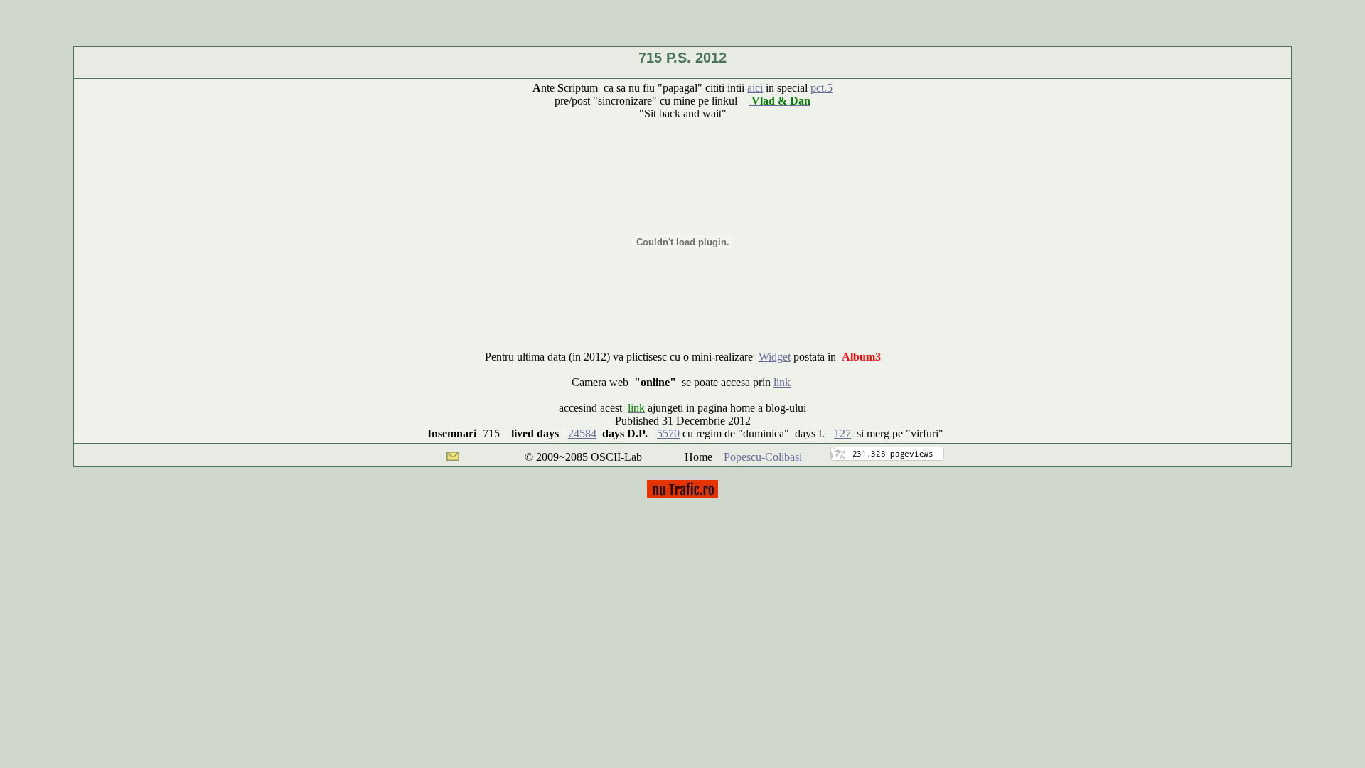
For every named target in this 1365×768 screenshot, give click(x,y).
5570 (668, 433)
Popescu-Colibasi (763, 457)
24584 (582, 433)
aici (755, 88)
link (782, 382)
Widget (775, 357)
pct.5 (821, 88)
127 (842, 433)
